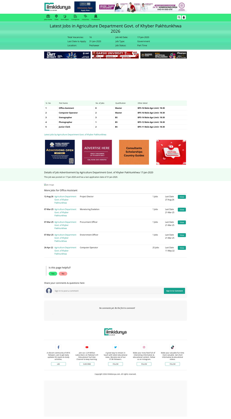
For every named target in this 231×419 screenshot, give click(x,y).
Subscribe (87, 364)
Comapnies (75, 19)
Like (58, 364)
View (182, 197)
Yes (53, 273)
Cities (56, 19)
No (63, 273)
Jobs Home (48, 19)
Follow (115, 364)
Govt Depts (65, 19)
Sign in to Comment (174, 291)
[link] (85, 6)
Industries (85, 19)
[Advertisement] (115, 77)
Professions (96, 19)
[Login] (184, 17)
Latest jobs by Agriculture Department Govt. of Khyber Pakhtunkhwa (75, 134)
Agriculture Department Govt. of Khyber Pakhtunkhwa (65, 199)
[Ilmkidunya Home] (57, 7)
